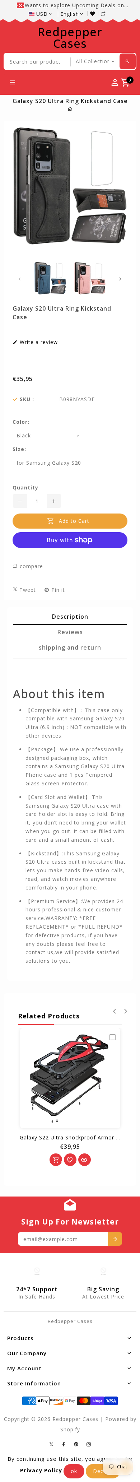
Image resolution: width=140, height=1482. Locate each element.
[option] (50, 278)
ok (74, 1471)
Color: (21, 421)
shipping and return (70, 647)
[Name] (115, 1239)
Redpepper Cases (70, 37)
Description (70, 617)
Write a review (38, 342)
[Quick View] (84, 1159)
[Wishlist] (94, 13)
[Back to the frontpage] (70, 108)
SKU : (27, 399)
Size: (19, 449)
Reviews (70, 632)
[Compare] (107, 13)
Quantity (25, 487)
